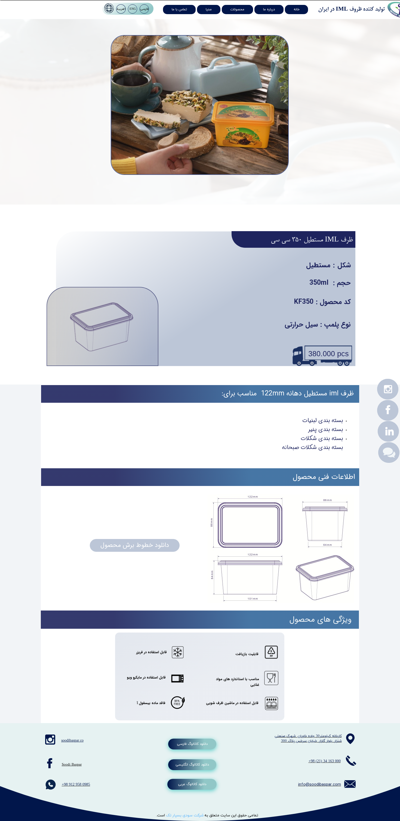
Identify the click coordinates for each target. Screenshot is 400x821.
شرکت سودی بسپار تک (185, 815)
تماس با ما (179, 9)
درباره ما (269, 9)
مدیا (209, 9)
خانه (297, 9)
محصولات (237, 9)
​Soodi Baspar (72, 764)
